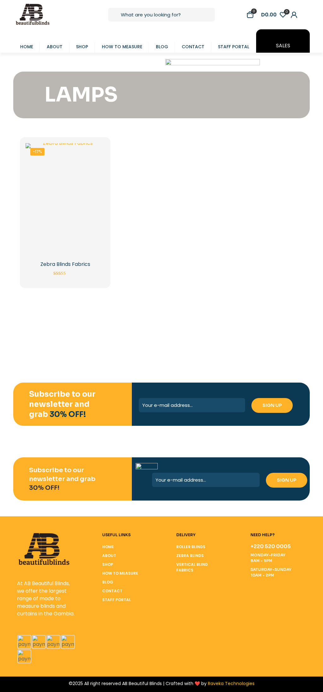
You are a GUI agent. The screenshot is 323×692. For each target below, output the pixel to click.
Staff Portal (116, 599)
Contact (112, 591)
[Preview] (96, 179)
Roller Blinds (190, 546)
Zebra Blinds (190, 555)
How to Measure (120, 573)
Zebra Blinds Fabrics (65, 264)
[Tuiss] (284, 333)
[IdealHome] (137, 333)
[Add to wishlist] (96, 165)
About (109, 555)
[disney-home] (186, 333)
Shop (107, 564)
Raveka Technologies (231, 683)
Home (108, 546)
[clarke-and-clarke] (235, 333)
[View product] (96, 152)
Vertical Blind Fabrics (192, 567)
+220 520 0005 (270, 546)
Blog (107, 582)
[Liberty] (87, 333)
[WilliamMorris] (38, 333)
